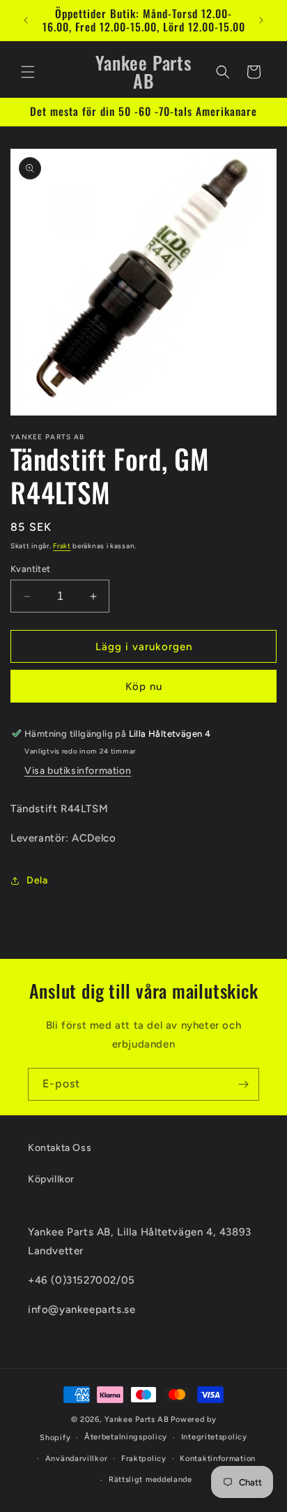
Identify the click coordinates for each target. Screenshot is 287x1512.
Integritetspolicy (214, 1436)
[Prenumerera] (243, 1084)
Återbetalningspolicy (125, 1436)
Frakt (62, 545)
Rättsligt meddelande (150, 1479)
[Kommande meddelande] (261, 20)
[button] (28, 72)
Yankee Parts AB (136, 1419)
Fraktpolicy (143, 1458)
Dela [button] (36, 880)
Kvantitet (30, 569)
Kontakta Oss (59, 1148)
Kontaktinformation (218, 1458)
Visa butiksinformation (77, 771)
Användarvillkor (76, 1458)
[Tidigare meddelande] (25, 20)
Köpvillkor (51, 1179)
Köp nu (143, 686)
